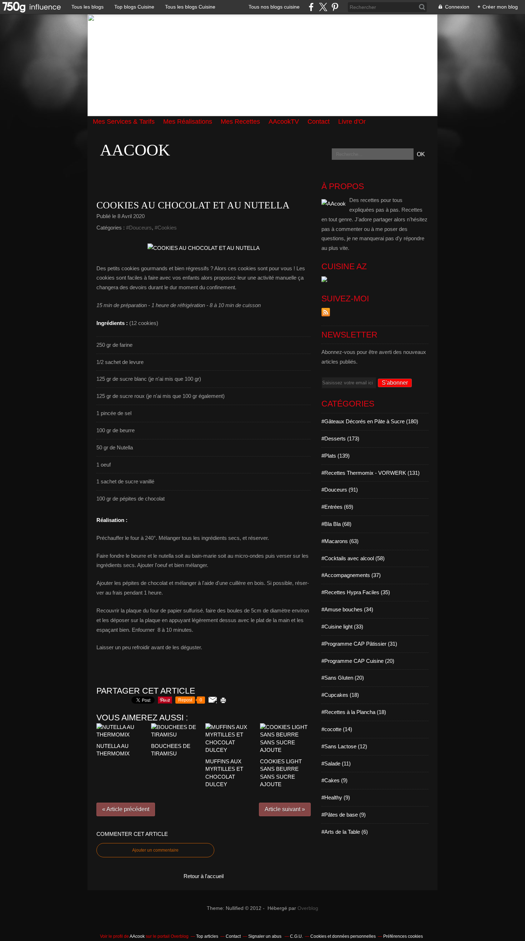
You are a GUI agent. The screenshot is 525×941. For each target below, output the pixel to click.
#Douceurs (139, 228)
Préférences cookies (403, 936)
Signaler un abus (265, 936)
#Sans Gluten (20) (342, 678)
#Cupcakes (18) (340, 695)
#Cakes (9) (334, 780)
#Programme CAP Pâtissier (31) (359, 644)
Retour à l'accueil (204, 876)
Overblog (308, 908)
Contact (233, 936)
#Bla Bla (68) (336, 524)
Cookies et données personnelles (343, 936)
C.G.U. (296, 936)
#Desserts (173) (340, 438)
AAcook (135, 150)
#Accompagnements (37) (351, 575)
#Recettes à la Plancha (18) (353, 712)
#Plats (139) (335, 456)
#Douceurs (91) (339, 490)
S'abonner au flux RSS (325, 312)
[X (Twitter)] (323, 7)
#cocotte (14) (336, 729)
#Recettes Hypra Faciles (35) (355, 592)
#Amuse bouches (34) (347, 609)
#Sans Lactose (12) (344, 746)
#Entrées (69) (337, 507)
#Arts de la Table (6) (344, 832)
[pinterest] (334, 7)
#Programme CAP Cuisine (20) (357, 661)
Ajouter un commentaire (155, 850)
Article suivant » (285, 809)
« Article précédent (125, 809)
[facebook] (311, 7)
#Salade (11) (336, 763)
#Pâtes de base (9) (343, 815)
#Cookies (166, 228)
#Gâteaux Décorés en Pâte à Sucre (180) (369, 421)
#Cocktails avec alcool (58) (353, 558)
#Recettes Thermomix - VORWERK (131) (370, 473)
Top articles (207, 936)
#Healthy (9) (335, 797)
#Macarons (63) (340, 541)
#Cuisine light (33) (342, 627)
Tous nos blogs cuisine (274, 7)
